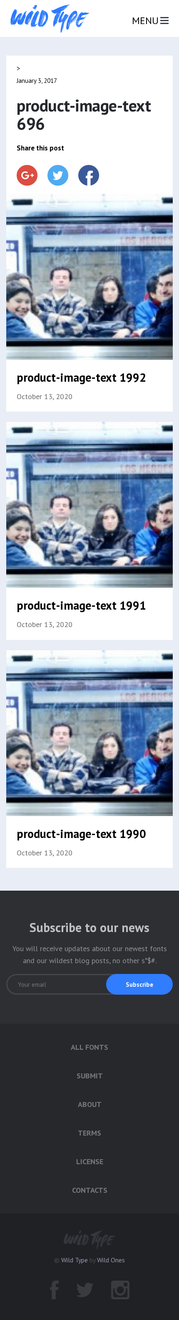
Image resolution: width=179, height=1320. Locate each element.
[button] (139, 984)
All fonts (89, 1047)
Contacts (89, 1190)
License (89, 1161)
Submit (90, 1075)
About (90, 1104)
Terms (89, 1133)
